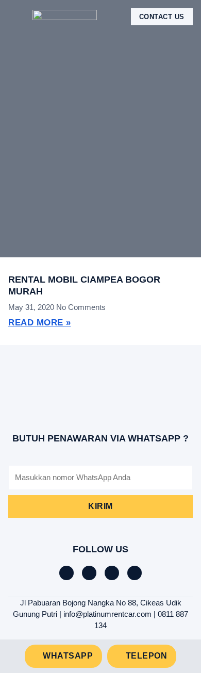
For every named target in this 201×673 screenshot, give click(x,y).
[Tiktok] (89, 573)
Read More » (39, 322)
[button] (15, 16)
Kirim (100, 506)
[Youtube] (134, 573)
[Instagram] (112, 573)
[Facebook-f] (66, 573)
